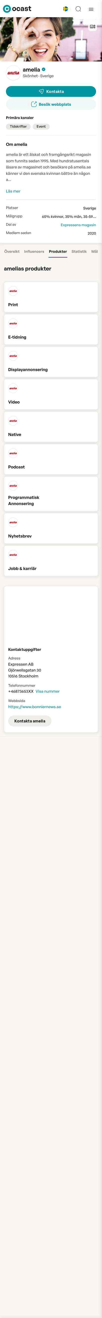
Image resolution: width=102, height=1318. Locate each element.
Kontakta (55, 91)
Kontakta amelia (29, 721)
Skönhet (30, 75)
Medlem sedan (18, 233)
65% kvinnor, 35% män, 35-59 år (69, 216)
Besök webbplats (55, 104)
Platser (12, 208)
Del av (11, 224)
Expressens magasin (78, 225)
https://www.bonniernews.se (34, 706)
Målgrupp (14, 216)
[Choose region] (65, 9)
